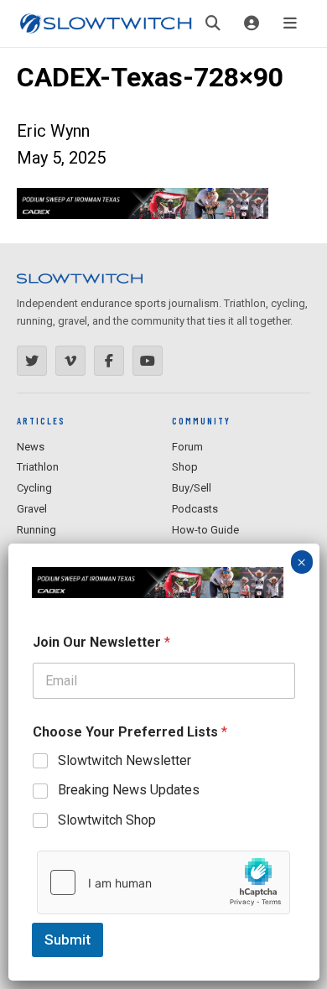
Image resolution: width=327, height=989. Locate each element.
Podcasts (195, 508)
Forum (187, 446)
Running (36, 529)
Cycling (34, 487)
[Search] (213, 23)
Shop (185, 467)
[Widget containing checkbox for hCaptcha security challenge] (163, 882)
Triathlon (38, 467)
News (30, 446)
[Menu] (290, 23)
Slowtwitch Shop (107, 820)
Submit (67, 939)
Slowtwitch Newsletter (124, 760)
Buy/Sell (191, 487)
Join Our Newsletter (101, 642)
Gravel (32, 508)
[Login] (251, 23)
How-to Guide (205, 529)
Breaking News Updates (129, 790)
